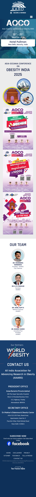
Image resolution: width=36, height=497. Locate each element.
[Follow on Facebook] (18, 443)
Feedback (16, 455)
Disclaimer (17, 453)
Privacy (27, 453)
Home (8, 453)
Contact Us (18, 458)
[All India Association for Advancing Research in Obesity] (18, 6)
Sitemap (7, 455)
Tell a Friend (27, 455)
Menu (18, 17)
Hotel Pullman (18, 43)
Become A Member (19, 13)
